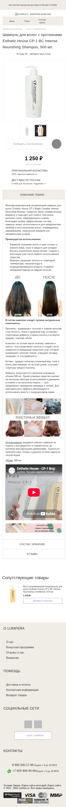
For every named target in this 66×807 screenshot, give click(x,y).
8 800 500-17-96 (22, 765)
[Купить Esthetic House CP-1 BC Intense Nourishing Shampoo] (26, 130)
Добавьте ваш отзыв (40, 54)
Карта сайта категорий (34, 785)
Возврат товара (16, 695)
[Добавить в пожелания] (56, 144)
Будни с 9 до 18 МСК (45, 765)
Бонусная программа (20, 647)
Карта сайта (54, 785)
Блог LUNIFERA (35, 735)
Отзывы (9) (21, 54)
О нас (10, 641)
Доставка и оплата (18, 684)
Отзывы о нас (15, 652)
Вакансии (12, 657)
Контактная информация (22, 689)
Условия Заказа (12, 785)
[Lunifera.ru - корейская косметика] (33, 14)
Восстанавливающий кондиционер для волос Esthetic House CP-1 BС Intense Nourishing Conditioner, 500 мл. (42, 589)
